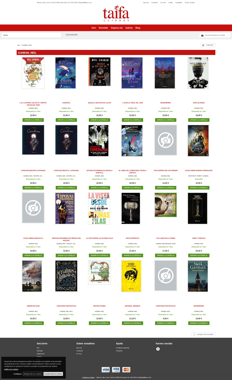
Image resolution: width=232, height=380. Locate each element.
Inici (94, 28)
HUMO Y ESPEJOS (198, 238)
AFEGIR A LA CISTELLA (33, 120)
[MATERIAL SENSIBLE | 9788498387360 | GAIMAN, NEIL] (132, 279)
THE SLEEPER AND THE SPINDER (166, 170)
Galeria (129, 28)
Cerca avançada (71, 34)
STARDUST (66, 103)
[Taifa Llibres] (116, 13)
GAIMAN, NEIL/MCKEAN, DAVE (166, 243)
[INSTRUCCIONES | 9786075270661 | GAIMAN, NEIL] (99, 279)
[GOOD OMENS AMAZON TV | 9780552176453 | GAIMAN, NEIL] (33, 211)
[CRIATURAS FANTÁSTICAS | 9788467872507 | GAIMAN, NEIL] (165, 279)
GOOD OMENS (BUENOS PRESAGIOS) (199, 170)
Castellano (178, 2)
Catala (170, 2)
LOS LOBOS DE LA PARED (165, 238)
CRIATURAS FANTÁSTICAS (66, 306)
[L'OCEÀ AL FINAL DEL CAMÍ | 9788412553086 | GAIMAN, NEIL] (132, 75)
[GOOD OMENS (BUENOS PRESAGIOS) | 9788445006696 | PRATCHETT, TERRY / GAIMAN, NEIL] (198, 143)
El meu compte (190, 2)
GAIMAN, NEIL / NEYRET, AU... (33, 176)
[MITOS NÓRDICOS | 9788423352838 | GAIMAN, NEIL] (132, 211)
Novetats (103, 28)
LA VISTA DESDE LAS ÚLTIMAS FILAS (99, 238)
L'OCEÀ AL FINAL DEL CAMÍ (132, 103)
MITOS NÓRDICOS (132, 238)
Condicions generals (122, 348)
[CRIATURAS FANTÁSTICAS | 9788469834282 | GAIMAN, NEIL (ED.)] (66, 279)
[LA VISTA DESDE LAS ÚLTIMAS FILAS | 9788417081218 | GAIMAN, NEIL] (99, 211)
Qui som (146, 2)
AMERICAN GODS (33, 306)
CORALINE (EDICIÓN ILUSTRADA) (33, 170)
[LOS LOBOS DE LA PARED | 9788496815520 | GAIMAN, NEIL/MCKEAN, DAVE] (165, 211)
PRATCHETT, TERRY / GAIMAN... (198, 176)
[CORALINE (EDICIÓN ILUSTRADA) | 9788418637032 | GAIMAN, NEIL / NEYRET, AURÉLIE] (33, 143)
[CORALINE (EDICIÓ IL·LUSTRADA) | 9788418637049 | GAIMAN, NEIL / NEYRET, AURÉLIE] (66, 143)
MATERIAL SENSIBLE (132, 306)
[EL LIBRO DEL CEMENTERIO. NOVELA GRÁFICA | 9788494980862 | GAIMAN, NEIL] (132, 143)
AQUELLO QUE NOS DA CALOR (99, 103)
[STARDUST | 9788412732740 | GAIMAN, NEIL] (66, 75)
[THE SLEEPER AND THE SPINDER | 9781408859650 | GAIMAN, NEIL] (165, 143)
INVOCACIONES (198, 103)
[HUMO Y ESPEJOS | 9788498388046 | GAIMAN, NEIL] (198, 211)
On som (163, 2)
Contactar (154, 2)
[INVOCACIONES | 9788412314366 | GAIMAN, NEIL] (198, 75)
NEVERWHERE (165, 103)
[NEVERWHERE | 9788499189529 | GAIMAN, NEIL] (198, 279)
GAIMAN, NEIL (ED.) (66, 311)
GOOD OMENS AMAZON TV (33, 238)
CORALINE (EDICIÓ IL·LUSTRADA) (66, 170)
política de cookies (11, 369)
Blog (137, 28)
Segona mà (116, 28)
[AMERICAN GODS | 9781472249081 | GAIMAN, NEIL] (33, 279)
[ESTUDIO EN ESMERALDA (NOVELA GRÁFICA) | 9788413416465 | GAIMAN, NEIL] (99, 143)
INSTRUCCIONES (99, 306)
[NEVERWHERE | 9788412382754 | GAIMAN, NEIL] (165, 75)
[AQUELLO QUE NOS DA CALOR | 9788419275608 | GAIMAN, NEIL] (99, 75)
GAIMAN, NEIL (33, 108)
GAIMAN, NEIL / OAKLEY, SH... (66, 243)
